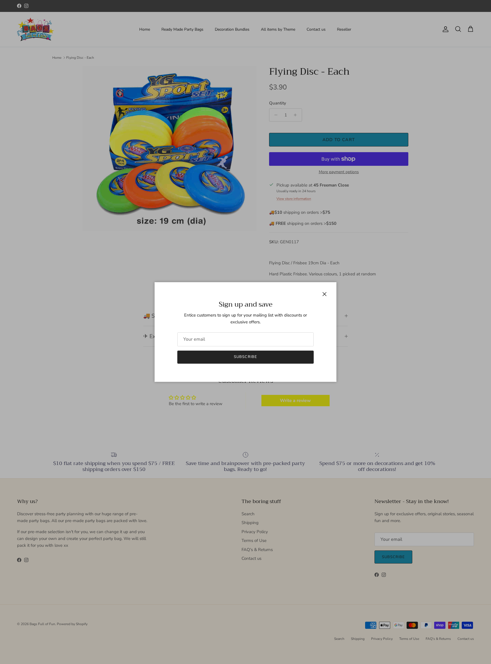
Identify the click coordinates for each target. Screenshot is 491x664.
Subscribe (245, 356)
